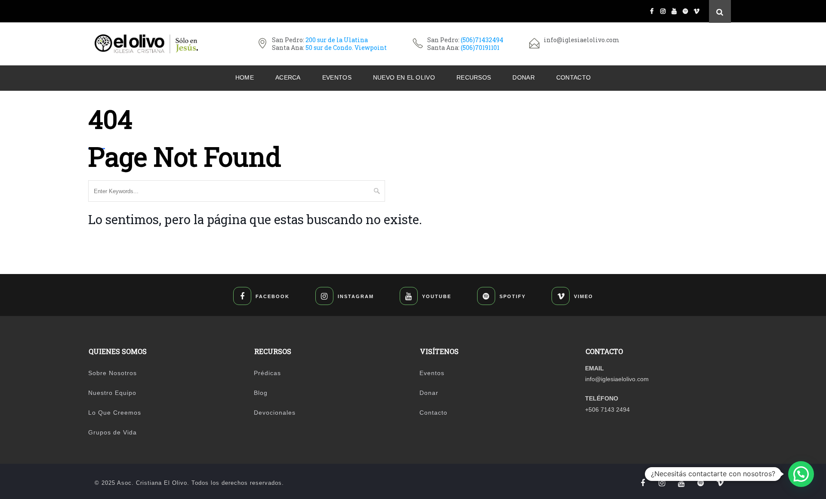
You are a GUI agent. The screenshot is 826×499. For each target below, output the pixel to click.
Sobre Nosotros (112, 373)
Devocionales (275, 412)
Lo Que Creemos (114, 412)
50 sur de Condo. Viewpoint (346, 47)
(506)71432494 (482, 40)
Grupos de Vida (112, 432)
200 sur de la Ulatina (336, 40)
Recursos (473, 77)
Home (244, 77)
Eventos (336, 77)
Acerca (288, 77)
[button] (801, 474)
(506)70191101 (480, 47)
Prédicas (267, 373)
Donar (523, 77)
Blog (261, 392)
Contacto (573, 77)
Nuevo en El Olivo (404, 77)
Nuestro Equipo (112, 392)
